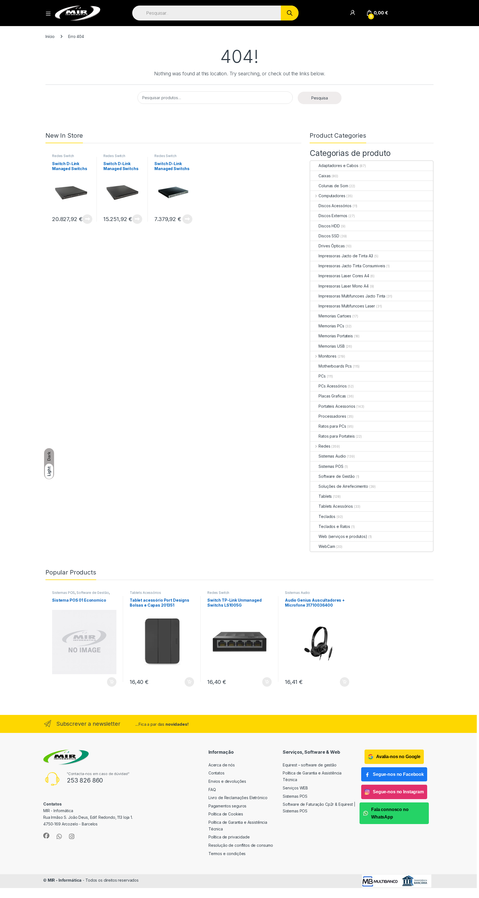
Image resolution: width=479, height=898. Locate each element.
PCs (322, 376)
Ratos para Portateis (337, 436)
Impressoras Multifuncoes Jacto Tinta (352, 296)
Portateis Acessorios (337, 406)
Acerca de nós (221, 765)
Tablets (325, 496)
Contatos (216, 773)
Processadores (332, 416)
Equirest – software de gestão (310, 765)
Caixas (324, 175)
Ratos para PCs (332, 426)
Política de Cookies (225, 814)
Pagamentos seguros (227, 806)
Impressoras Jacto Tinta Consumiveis (352, 265)
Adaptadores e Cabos (338, 165)
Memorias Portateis (336, 335)
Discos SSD (329, 236)
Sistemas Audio (332, 456)
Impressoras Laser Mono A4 (344, 286)
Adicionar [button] (108, 682)
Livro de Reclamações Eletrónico (237, 797)
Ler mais (87, 219)
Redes (324, 446)
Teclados (327, 516)
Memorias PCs (331, 326)
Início (50, 36)
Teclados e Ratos (334, 526)
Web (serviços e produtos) (343, 536)
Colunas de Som (333, 185)
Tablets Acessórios (336, 506)
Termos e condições (227, 853)
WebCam (327, 546)
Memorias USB (332, 346)
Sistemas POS (331, 466)
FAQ (212, 789)
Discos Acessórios (335, 205)
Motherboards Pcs (335, 366)
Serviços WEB (295, 788)
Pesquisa (319, 98)
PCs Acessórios (332, 386)
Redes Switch (63, 156)
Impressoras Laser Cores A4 (344, 275)
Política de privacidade (229, 837)
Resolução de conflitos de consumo (240, 845)
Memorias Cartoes (335, 316)
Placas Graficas (332, 396)
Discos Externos (333, 215)
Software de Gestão (337, 476)
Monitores (328, 356)
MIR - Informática (65, 880)
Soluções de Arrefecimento (343, 486)
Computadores (332, 195)
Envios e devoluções (227, 781)
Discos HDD (329, 226)
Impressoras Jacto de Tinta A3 (346, 255)
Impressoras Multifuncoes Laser (347, 306)
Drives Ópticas (332, 245)
